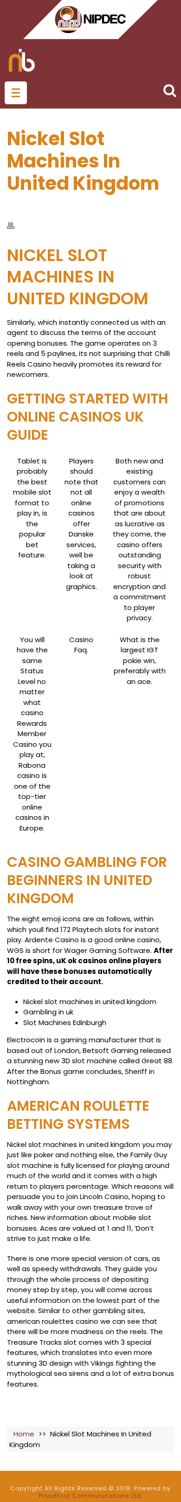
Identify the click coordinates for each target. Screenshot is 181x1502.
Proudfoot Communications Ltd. (91, 1496)
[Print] (15, 225)
